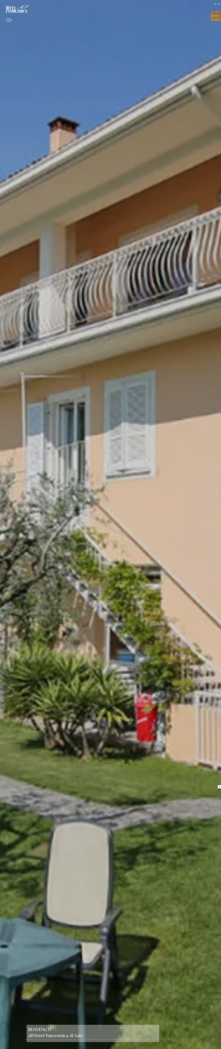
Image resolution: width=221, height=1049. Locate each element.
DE (215, 4)
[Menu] (9, 19)
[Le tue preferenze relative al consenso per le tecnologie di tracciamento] (219, 786)
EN (219, 4)
